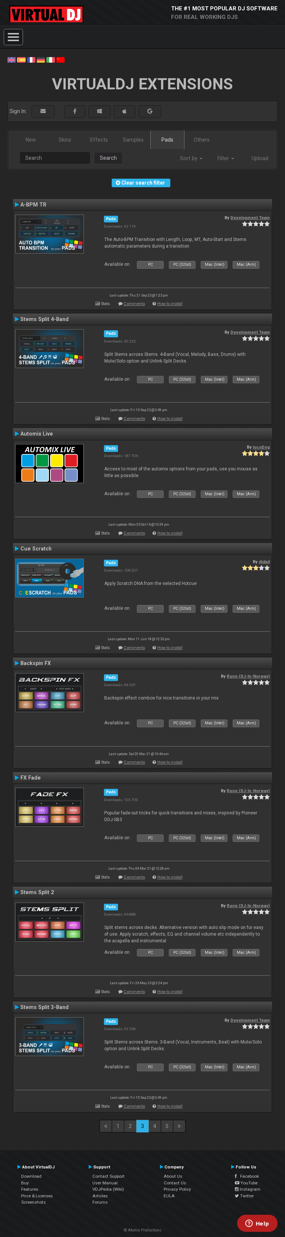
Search (108, 158)
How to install (170, 303)
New (31, 140)
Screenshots (33, 1202)
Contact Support (108, 1176)
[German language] (41, 59)
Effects (99, 140)
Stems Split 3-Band (44, 1007)
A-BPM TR (33, 205)
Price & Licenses (37, 1195)
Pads (167, 140)
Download (31, 1176)
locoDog (261, 447)
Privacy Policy (177, 1189)
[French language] (31, 59)
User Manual (105, 1182)
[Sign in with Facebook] (74, 111)
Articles (100, 1195)
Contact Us (175, 1182)
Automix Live (36, 434)
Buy (25, 1182)
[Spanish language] (21, 59)
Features (29, 1189)
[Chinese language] (60, 59)
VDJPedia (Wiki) (108, 1189)
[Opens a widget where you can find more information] (257, 1224)
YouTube (248, 1182)
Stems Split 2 (37, 892)
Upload (260, 158)
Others (202, 140)
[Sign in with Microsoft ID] (99, 111)
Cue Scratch (36, 549)
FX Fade (30, 778)
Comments (134, 303)
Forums (100, 1202)
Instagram (250, 1189)
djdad (264, 561)
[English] (11, 59)
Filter (223, 158)
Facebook (248, 1176)
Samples (133, 140)
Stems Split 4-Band (44, 319)
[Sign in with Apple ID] (124, 111)
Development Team (250, 217)
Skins (65, 140)
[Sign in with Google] (149, 111)
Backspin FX (35, 663)
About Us (173, 1176)
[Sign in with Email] (43, 111)
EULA (169, 1195)
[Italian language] (50, 59)
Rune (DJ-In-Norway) (248, 676)
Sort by (189, 158)
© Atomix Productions (142, 1230)
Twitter (246, 1195)
